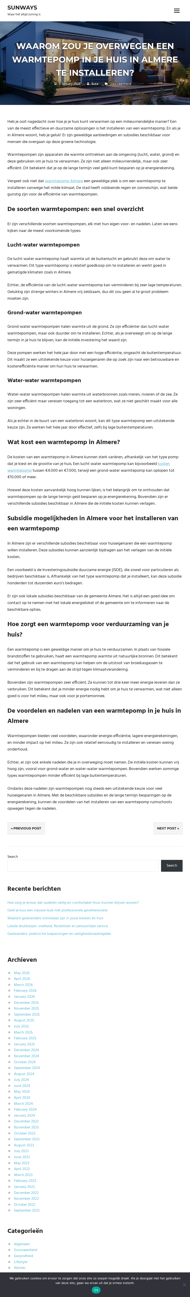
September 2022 (27, 1211)
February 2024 (25, 1110)
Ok (96, 1290)
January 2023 (24, 1187)
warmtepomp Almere (64, 181)
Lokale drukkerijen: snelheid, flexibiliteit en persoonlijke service (57, 926)
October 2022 (24, 1205)
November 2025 (26, 1009)
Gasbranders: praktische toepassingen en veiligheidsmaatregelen (59, 934)
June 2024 (22, 1086)
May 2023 (21, 1163)
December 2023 (26, 1121)
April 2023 (22, 1169)
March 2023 (23, 1175)
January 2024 (24, 1116)
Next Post (166, 828)
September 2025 (27, 1015)
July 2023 (21, 1151)
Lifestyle (20, 1262)
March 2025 (23, 1033)
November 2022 (26, 1199)
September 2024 (27, 1068)
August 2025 (24, 1020)
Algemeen (22, 1244)
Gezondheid (23, 1256)
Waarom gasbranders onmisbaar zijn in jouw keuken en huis (55, 918)
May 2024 (22, 1092)
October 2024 (25, 1062)
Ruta (95, 84)
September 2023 (26, 1139)
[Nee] (184, 1284)
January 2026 (24, 997)
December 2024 (26, 1050)
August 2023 (24, 1145)
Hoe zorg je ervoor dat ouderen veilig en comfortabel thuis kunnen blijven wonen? (73, 903)
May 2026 (21, 973)
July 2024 (21, 1080)
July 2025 (21, 1027)
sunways (22, 7)
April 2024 (22, 1098)
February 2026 (25, 991)
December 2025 (26, 1003)
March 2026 (23, 985)
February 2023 (25, 1181)
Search (12, 857)
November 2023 (26, 1128)
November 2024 (26, 1056)
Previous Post (27, 828)
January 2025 (24, 1044)
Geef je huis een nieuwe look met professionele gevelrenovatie (57, 910)
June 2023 (22, 1157)
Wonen (19, 1268)
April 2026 (22, 979)
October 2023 (24, 1134)
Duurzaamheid (120, 84)
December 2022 (26, 1193)
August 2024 (24, 1074)
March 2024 (23, 1104)
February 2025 (25, 1038)
